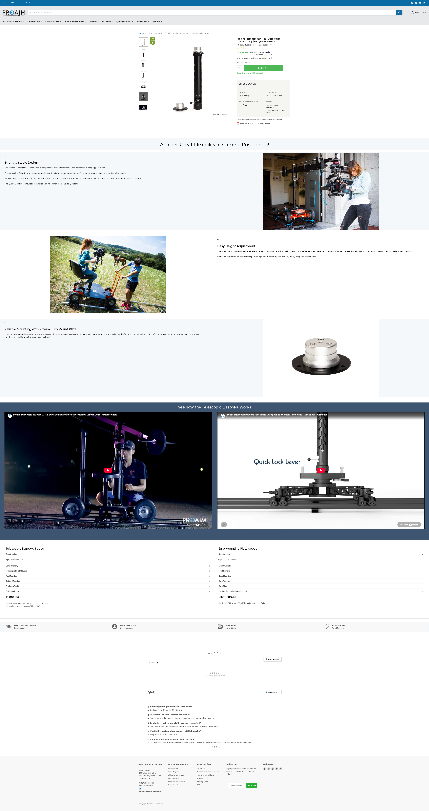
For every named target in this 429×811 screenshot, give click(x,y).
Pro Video (106, 21)
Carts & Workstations (74, 21)
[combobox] (212, 12)
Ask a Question (274, 692)
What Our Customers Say (208, 772)
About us (6, 3)
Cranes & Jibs (33, 21)
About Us (201, 768)
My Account (173, 768)
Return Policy (173, 778)
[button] (263, 58)
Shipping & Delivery (176, 775)
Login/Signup (173, 772)
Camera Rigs (142, 21)
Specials (156, 21)
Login (416, 12)
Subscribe (252, 785)
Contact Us (173, 785)
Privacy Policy (202, 781)
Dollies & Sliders (52, 21)
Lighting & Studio (123, 21)
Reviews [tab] (152, 663)
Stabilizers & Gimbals (13, 21)
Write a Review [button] (273, 659)
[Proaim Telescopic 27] (143, 42)
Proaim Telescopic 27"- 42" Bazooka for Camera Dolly (243, 603)
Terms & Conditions (205, 775)
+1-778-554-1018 (146, 785)
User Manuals (202, 778)
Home (141, 33)
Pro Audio (93, 21)
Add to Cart (263, 68)
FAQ (12, 3)
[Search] (399, 12)
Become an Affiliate (24, 3)
